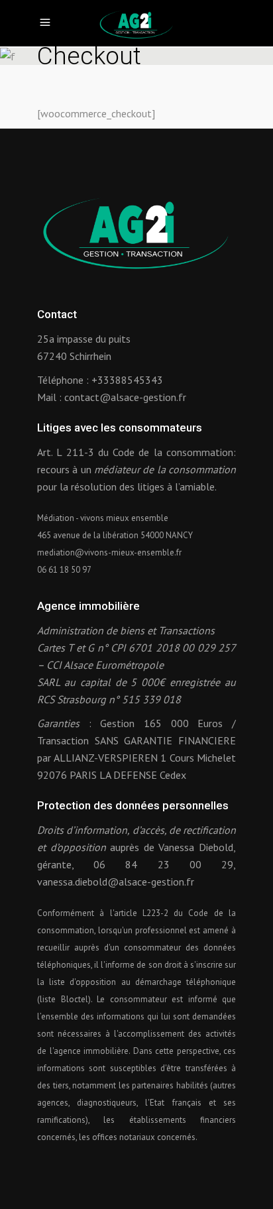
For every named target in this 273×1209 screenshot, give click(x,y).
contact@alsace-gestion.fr (125, 397)
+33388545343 (127, 379)
